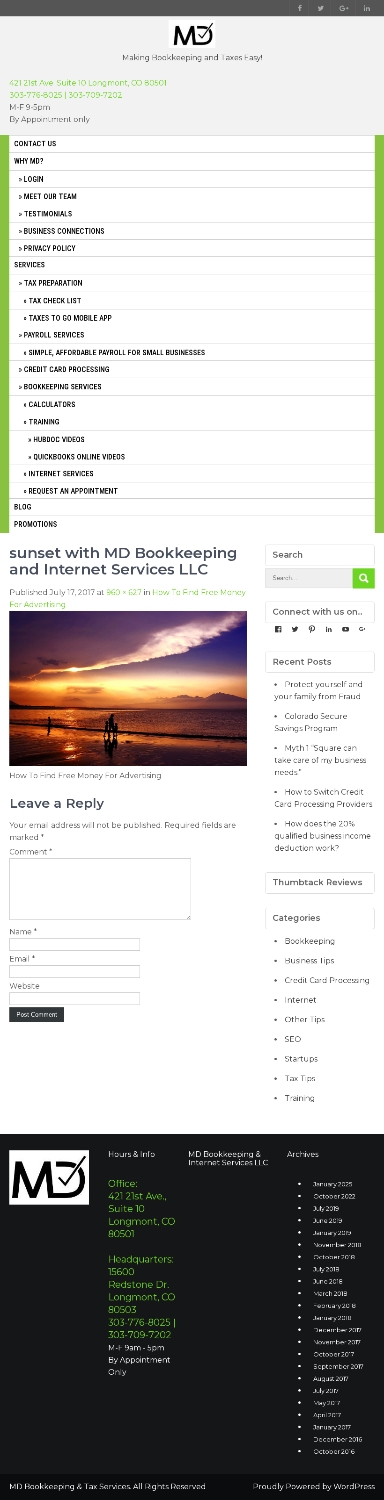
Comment (30, 851)
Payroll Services (54, 334)
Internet (301, 1000)
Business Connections (64, 231)
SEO (293, 1039)
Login (34, 179)
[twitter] (319, 8)
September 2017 (338, 1366)
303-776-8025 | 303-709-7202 (65, 95)
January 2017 (332, 1427)
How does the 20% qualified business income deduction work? (322, 836)
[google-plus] (342, 8)
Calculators (52, 404)
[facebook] (298, 8)
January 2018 (332, 1317)
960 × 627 (124, 592)
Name (23, 931)
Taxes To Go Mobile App (70, 318)
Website (24, 986)
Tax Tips (300, 1078)
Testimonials (48, 213)
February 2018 (334, 1305)
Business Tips (309, 960)
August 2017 (330, 1378)
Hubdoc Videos (59, 439)
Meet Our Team (50, 196)
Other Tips (305, 1019)
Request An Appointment (73, 491)
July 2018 (326, 1269)
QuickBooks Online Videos (79, 456)
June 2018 (328, 1281)
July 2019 (326, 1208)
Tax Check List (55, 300)
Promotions (35, 524)
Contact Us (35, 143)
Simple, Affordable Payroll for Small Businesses (117, 352)
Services (29, 264)
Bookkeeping (310, 941)
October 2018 (334, 1257)
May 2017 (326, 1403)
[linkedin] (365, 8)
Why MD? (29, 161)
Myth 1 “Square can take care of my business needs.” (320, 760)
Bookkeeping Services (63, 386)
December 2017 (337, 1330)
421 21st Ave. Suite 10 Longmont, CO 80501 (88, 83)
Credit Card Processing (67, 369)
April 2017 (327, 1415)
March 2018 (330, 1293)
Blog (22, 506)
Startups (301, 1059)
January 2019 (332, 1232)
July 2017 (326, 1390)
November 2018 (337, 1245)
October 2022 (334, 1196)
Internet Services (61, 473)
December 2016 (337, 1439)
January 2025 (332, 1184)
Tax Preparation (53, 283)
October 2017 (333, 1354)
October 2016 (333, 1451)
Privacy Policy (49, 248)
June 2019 (327, 1220)
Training (44, 421)
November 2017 (337, 1342)
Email (22, 959)
